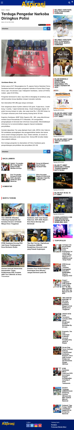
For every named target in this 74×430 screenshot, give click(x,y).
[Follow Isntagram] (36, 425)
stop (48, 24)
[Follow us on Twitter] (32, 425)
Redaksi (54, 425)
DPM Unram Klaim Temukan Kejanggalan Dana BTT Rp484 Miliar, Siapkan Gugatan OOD (67, 269)
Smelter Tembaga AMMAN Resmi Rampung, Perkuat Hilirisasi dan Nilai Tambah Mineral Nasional (67, 394)
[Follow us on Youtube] (40, 425)
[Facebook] (48, 28)
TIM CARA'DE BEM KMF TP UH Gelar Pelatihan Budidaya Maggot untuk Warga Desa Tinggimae (67, 303)
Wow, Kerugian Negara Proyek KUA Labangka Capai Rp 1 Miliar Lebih (43, 177)
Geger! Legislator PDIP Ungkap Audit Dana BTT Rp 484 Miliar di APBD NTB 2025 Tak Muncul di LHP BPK (67, 286)
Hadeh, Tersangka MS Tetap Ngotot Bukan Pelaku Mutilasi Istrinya (16, 166)
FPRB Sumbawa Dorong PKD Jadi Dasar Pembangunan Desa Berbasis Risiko (12, 245)
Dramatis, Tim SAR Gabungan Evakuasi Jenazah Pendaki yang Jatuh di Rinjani (67, 337)
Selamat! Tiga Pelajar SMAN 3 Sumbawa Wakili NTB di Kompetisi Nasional (67, 409)
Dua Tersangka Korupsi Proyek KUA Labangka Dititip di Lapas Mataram (15, 178)
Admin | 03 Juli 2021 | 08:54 (7, 22)
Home (3, 10)
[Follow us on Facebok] (28, 425)
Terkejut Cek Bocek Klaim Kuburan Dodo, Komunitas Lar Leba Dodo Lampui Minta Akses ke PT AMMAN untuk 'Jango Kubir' (67, 252)
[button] (72, 1)
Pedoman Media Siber (59, 427)
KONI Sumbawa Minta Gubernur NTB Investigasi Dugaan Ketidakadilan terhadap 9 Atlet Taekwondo (67, 376)
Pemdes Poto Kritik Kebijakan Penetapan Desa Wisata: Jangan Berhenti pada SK (38, 270)
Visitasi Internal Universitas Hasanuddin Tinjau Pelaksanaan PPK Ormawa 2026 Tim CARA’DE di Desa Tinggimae (11, 272)
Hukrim (8, 10)
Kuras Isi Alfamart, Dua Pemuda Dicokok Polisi (42, 165)
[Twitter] (45, 28)
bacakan (42, 24)
